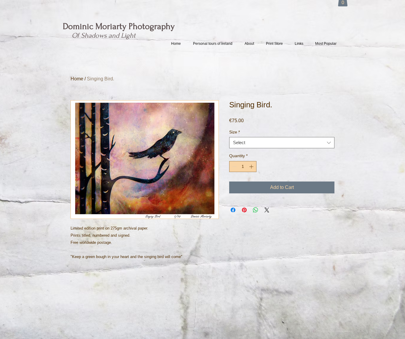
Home (77, 78)
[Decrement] (233, 166)
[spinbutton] (242, 166)
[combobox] (281, 142)
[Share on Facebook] (233, 210)
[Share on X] (266, 210)
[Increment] (252, 166)
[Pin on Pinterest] (244, 210)
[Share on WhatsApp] (255, 210)
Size (234, 132)
